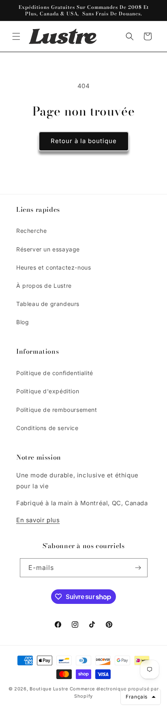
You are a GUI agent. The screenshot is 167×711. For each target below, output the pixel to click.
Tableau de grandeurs (47, 303)
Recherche (31, 230)
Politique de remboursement (56, 409)
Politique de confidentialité (54, 372)
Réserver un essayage (48, 249)
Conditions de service (47, 427)
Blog (22, 322)
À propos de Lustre (44, 285)
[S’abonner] (138, 567)
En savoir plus (38, 520)
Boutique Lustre (49, 689)
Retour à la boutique (84, 141)
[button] (16, 36)
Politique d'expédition (47, 391)
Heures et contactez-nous (53, 267)
